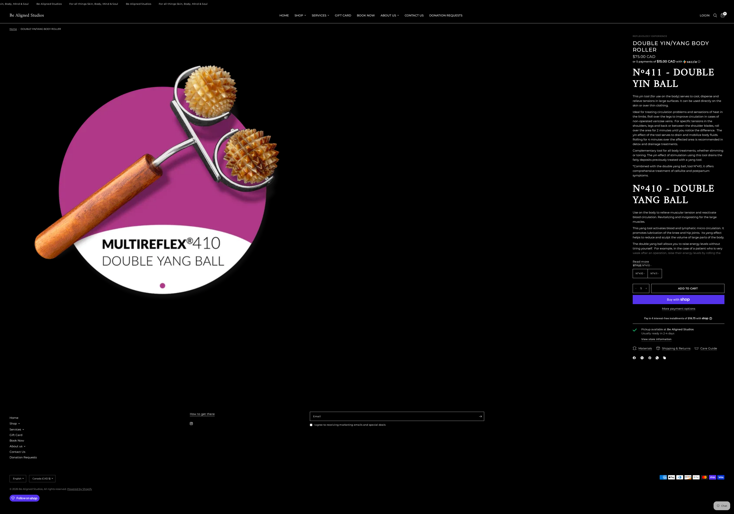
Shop (299, 15)
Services (319, 15)
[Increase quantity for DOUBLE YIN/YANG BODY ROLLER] (646, 288)
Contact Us (414, 15)
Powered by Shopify (79, 488)
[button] (678, 61)
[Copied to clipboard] (665, 358)
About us (388, 15)
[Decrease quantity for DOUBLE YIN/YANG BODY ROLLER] (636, 288)
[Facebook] (635, 358)
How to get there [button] (202, 414)
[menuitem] (284, 15)
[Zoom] (307, 42)
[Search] (715, 15)
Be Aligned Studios (27, 15)
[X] (643, 358)
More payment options (678, 308)
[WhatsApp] (658, 358)
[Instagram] (194, 423)
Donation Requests (445, 15)
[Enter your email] (480, 416)
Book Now (366, 15)
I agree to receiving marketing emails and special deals (350, 424)
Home (284, 15)
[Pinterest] (650, 358)
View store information (656, 339)
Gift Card (343, 15)
